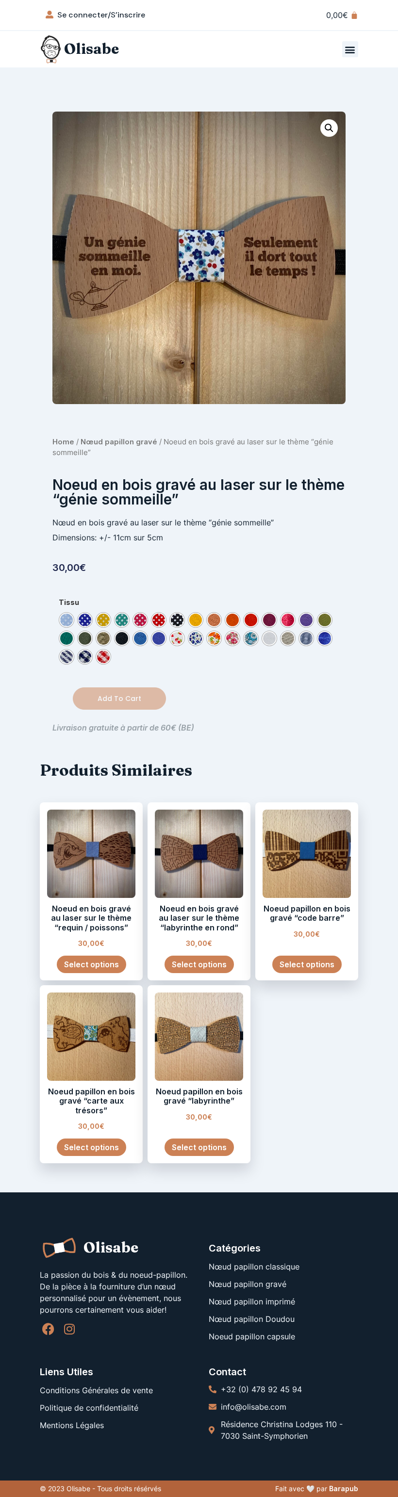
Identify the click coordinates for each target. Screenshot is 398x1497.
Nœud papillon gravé (119, 442)
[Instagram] (69, 1328)
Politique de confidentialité (89, 1408)
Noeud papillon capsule (252, 1336)
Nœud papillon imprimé (252, 1301)
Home (63, 442)
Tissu (69, 602)
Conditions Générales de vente (96, 1390)
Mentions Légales (72, 1425)
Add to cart (119, 698)
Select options (91, 964)
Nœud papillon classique (254, 1266)
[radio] (66, 620)
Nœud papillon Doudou (252, 1319)
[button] (350, 49)
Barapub (343, 1488)
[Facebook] (48, 1328)
